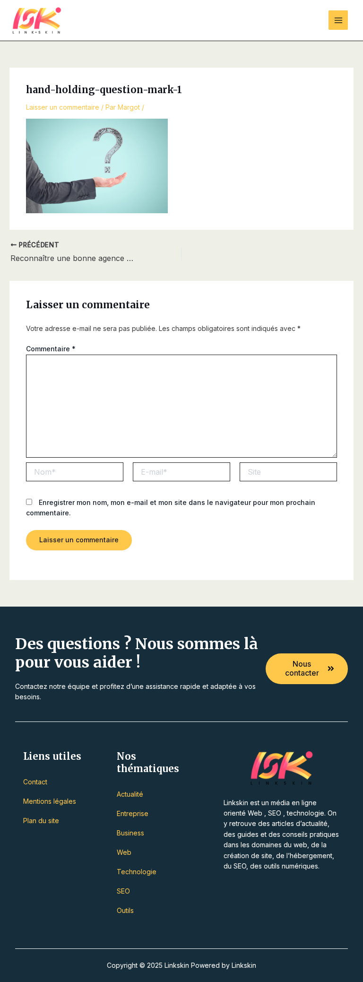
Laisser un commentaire (62, 107)
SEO (123, 891)
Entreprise (132, 813)
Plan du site (41, 821)
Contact (35, 782)
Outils (125, 910)
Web (124, 852)
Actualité (130, 794)
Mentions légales (49, 801)
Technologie (136, 872)
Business (130, 833)
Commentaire (51, 349)
